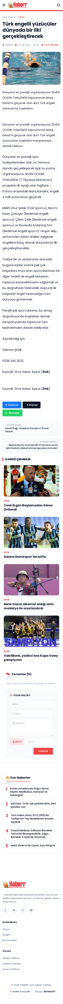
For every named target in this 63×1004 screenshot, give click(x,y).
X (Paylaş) (32, 405)
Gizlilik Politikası (11, 958)
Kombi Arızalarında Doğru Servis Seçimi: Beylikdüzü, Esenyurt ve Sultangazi (29, 792)
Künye (5, 929)
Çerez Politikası (10, 969)
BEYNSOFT (50, 991)
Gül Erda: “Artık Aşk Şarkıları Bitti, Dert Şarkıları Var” (33, 805)
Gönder (43, 751)
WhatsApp (14, 413)
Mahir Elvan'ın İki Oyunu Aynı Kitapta (33, 845)
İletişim (6, 934)
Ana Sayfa (8, 17)
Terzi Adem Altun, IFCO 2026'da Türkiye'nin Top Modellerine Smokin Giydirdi (32, 819)
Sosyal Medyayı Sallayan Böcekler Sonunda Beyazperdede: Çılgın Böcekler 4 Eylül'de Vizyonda (31, 834)
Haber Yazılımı (21, 991)
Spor (22, 17)
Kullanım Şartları (11, 963)
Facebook (13, 405)
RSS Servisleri (9, 940)
